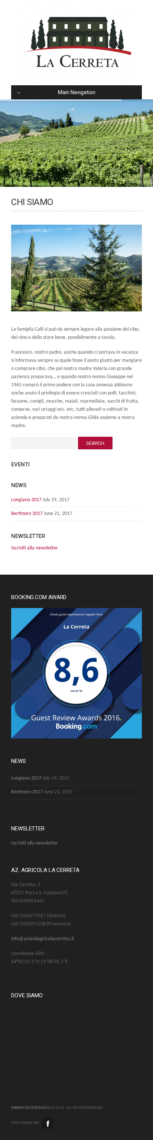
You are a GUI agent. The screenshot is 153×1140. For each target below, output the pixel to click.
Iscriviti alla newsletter (34, 548)
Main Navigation (76, 92)
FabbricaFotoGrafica (31, 1108)
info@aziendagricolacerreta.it (42, 939)
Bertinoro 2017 (27, 513)
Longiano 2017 (26, 500)
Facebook (47, 1123)
